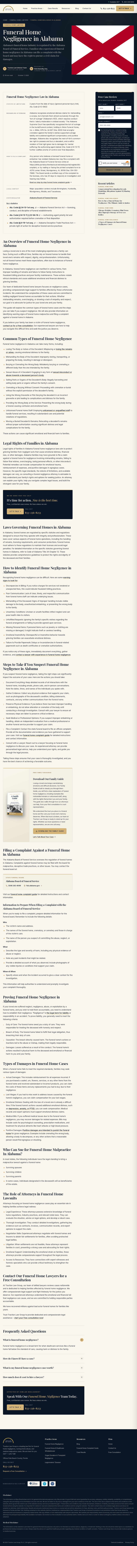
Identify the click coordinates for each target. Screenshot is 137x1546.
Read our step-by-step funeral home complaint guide (50, 182)
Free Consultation (114, 1452)
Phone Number (104, 121)
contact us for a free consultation (18, 326)
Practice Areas (36, 8)
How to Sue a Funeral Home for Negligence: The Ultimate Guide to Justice (114, 202)
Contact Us (87, 8)
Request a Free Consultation (14, 1471)
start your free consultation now (28, 1318)
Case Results (53, 8)
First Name (103, 104)
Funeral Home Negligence (54, 1444)
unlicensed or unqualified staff (56, 410)
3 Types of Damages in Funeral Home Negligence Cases (112, 223)
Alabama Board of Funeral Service (43, 198)
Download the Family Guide (51, 831)
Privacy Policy (105, 157)
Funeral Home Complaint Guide (87, 1448)
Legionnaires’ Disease (53, 1462)
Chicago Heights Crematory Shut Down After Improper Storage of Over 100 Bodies (113, 212)
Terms (127, 155)
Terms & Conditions (117, 1542)
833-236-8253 (129, 2)
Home (25, 8)
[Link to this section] (1, 243)
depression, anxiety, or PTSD (22, 1109)
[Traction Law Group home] (8, 8)
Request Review (113, 170)
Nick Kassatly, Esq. (41, 69)
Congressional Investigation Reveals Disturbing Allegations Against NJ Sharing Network (114, 191)
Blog (77, 8)
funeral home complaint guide (36, 735)
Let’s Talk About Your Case (43, 837)
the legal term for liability (58, 1013)
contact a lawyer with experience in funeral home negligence (43, 655)
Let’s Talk (124, 8)
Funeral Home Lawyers (19, 20)
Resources (66, 8)
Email (101, 113)
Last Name (120, 104)
